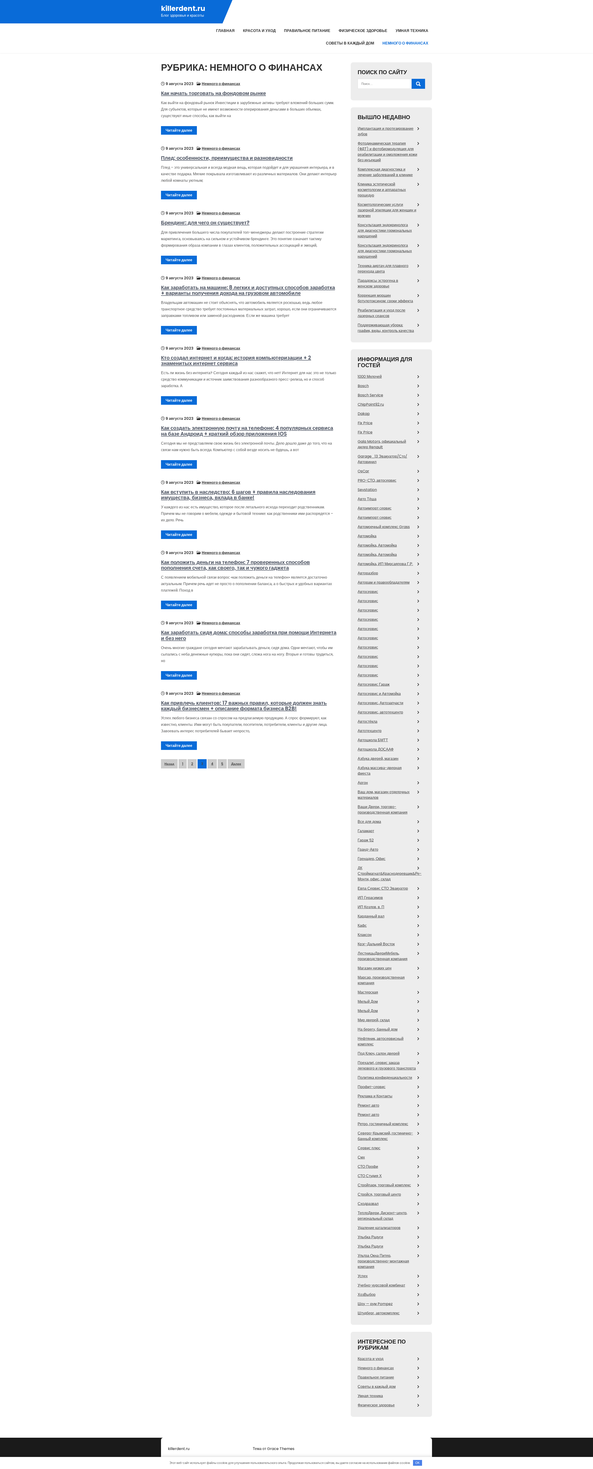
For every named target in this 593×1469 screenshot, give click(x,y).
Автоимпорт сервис (374, 508)
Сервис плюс (369, 1148)
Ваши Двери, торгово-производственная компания (382, 809)
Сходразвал (368, 1203)
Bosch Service (370, 395)
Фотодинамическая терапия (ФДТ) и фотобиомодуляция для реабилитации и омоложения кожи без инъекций (387, 152)
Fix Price (365, 423)
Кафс (362, 925)
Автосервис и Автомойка (379, 693)
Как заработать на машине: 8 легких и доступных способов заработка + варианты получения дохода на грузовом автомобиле (248, 290)
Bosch (363, 386)
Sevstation (367, 489)
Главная (225, 30)
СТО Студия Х (370, 1176)
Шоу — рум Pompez (375, 1303)
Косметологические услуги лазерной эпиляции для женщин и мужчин (387, 210)
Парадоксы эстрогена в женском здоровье (378, 283)
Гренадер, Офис (371, 858)
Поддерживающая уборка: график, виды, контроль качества (386, 327)
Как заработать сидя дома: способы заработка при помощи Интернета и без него (248, 635)
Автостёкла (367, 721)
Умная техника (412, 30)
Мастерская (368, 992)
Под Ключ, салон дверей (379, 1053)
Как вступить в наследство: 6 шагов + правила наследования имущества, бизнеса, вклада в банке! (238, 494)
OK (417, 1463)
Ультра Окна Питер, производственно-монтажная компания (383, 1261)
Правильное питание (307, 30)
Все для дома (369, 821)
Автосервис (368, 591)
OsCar (363, 471)
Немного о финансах (405, 43)
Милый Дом (368, 1001)
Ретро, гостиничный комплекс (383, 1124)
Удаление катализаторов (379, 1227)
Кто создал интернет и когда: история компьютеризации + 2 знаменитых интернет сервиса (236, 360)
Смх (361, 1157)
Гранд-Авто (368, 849)
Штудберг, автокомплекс (379, 1313)
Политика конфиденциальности (385, 1077)
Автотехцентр (370, 730)
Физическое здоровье (363, 30)
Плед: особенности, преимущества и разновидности (227, 158)
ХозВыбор (366, 1294)
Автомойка (367, 536)
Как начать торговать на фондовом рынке (213, 93)
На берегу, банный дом (377, 1029)
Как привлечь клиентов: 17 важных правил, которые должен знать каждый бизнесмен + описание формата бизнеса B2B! (244, 705)
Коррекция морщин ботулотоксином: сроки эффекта (385, 298)
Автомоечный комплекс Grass (384, 526)
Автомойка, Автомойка (377, 545)
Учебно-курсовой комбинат (381, 1285)
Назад (169, 764)
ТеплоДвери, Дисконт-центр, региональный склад (382, 1215)
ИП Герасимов (370, 897)
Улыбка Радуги (370, 1237)
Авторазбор (368, 573)
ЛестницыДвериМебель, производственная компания (382, 956)
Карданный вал (371, 916)
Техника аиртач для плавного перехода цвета (383, 268)
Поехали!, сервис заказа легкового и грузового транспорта (387, 1065)
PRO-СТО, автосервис (377, 480)
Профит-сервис (371, 1087)
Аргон (363, 782)
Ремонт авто (368, 1105)
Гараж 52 (366, 840)
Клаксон (365, 934)
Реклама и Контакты (375, 1096)
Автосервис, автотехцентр (380, 712)
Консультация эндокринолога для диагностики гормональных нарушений (385, 230)
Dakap (364, 413)
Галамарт (366, 831)
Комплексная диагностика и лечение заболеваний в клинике (385, 172)
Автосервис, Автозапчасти (380, 703)
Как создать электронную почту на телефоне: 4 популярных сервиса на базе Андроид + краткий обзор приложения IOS (247, 430)
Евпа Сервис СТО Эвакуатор (383, 888)
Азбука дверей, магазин (378, 758)
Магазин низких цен (374, 968)
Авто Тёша (367, 499)
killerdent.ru (183, 8)
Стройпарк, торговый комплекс (384, 1185)
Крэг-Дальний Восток (376, 944)
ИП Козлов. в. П (371, 907)
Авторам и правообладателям (384, 582)
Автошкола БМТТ (373, 740)
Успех (363, 1276)
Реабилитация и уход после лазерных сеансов (381, 313)
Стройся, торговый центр (379, 1194)
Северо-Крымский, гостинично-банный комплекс (385, 1136)
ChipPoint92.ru (371, 404)
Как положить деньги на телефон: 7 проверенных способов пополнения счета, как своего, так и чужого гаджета (235, 565)
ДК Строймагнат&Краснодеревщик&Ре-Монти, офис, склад (390, 873)
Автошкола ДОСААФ (376, 749)
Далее (236, 764)
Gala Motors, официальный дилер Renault (382, 444)
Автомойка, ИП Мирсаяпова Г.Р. (385, 564)
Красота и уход (259, 30)
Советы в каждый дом (350, 43)
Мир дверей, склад (374, 1020)
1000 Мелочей (370, 376)
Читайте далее (179, 130)
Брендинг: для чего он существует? (205, 222)
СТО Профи (368, 1166)
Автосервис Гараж (374, 684)
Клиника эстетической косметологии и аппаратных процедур (382, 190)
